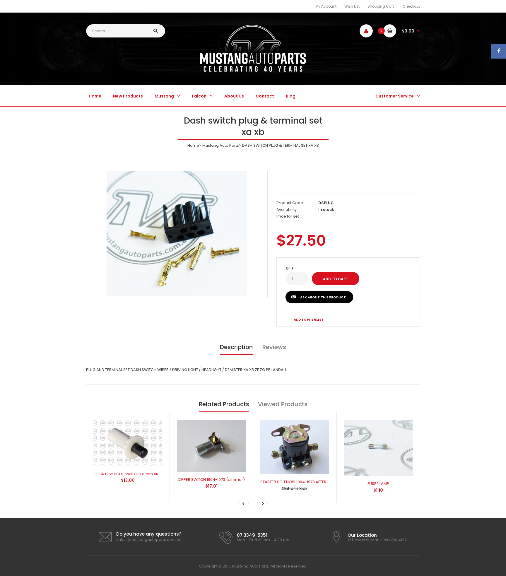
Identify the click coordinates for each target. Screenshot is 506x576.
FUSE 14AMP (378, 483)
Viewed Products (282, 404)
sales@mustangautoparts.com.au (149, 539)
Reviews (274, 347)
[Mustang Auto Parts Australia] (253, 70)
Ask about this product (323, 297)
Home (193, 145)
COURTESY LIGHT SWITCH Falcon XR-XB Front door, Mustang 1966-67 (156, 474)
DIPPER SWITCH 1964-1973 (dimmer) (211, 479)
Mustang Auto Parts (220, 145)
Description (236, 347)
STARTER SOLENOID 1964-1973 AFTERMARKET (300, 482)
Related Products (224, 404)
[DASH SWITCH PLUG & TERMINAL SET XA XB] (177, 233)
